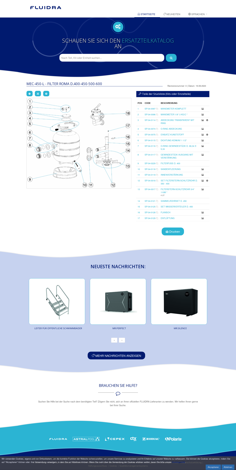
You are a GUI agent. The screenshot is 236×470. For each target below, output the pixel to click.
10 (139, 169)
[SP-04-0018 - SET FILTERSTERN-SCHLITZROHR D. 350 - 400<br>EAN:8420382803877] (202, 180)
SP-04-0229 (150, 163)
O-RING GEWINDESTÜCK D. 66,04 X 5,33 (178, 147)
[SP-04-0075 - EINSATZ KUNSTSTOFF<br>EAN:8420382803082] (202, 134)
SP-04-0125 (150, 206)
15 (139, 206)
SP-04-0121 (150, 200)
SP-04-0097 (150, 108)
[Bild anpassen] (38, 93)
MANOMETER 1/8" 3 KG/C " (174, 114)
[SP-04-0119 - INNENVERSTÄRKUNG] (202, 174)
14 (139, 200)
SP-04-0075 (150, 134)
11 (139, 174)
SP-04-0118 (150, 169)
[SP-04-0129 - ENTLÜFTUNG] (202, 218)
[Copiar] (157, 108)
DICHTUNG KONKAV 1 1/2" (174, 140)
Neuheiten (173, 14)
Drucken (174, 231)
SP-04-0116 (150, 145)
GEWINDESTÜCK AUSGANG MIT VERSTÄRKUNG (177, 156)
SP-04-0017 (150, 189)
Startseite (147, 14)
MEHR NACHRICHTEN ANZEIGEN (118, 355)
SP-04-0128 (150, 212)
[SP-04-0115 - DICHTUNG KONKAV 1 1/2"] (202, 140)
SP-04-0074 (150, 128)
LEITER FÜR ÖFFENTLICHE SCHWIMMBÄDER (58, 328)
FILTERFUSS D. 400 (170, 163)
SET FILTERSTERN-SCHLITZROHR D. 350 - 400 (179, 182)
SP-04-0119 (150, 174)
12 (139, 180)
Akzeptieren (213, 467)
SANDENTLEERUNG (171, 169)
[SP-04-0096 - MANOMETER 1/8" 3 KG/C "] (202, 114)
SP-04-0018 (150, 180)
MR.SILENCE (180, 328)
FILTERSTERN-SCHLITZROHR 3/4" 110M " (177, 191)
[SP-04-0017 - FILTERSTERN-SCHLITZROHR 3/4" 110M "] (202, 189)
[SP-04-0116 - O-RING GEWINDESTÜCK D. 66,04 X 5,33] (202, 145)
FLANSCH (165, 212)
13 (139, 189)
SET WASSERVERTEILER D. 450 (177, 206)
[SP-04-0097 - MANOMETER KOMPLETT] (202, 108)
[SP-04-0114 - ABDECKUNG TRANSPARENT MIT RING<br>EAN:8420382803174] (202, 120)
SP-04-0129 (150, 218)
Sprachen (198, 14)
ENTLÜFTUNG (168, 218)
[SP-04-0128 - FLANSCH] (202, 212)
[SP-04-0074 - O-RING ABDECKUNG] (202, 128)
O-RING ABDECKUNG (171, 128)
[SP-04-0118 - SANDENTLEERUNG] (202, 169)
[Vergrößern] (46, 93)
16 (139, 212)
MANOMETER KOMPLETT (173, 108)
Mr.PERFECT (119, 328)
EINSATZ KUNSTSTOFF (172, 134)
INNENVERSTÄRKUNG (172, 174)
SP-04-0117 (150, 154)
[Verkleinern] (29, 93)
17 (139, 218)
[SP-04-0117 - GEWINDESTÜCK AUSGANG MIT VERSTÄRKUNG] (202, 154)
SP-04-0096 (150, 114)
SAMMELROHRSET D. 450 (174, 200)
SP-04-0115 (150, 140)
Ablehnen (228, 467)
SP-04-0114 (150, 120)
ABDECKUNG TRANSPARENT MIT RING (177, 122)
